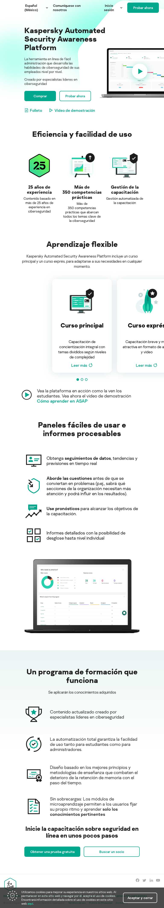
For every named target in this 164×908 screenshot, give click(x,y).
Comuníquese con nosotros (67, 7)
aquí (30, 903)
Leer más (79, 365)
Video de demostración (74, 110)
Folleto (36, 110)
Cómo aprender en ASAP (62, 400)
